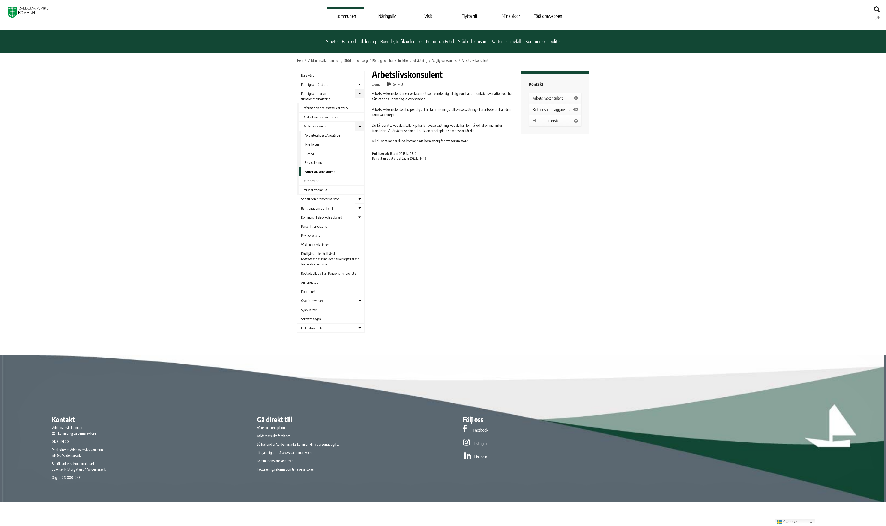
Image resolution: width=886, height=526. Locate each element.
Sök (877, 17)
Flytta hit (469, 16)
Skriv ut (398, 84)
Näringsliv (387, 16)
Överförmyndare (312, 300)
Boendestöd (311, 181)
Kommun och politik (542, 41)
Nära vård (307, 75)
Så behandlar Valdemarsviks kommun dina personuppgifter (299, 444)
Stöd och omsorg (473, 41)
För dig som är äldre (314, 84)
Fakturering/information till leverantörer (285, 469)
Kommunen (346, 16)
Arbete (332, 41)
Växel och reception (271, 427)
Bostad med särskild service (321, 117)
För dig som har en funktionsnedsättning (315, 96)
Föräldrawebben (548, 16)
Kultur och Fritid (440, 41)
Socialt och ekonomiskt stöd (320, 199)
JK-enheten (312, 144)
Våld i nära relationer (315, 245)
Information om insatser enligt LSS (326, 108)
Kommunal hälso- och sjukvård (321, 217)
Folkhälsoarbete (312, 328)
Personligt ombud (315, 190)
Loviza (309, 153)
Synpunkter (309, 310)
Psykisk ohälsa (311, 235)
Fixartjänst (308, 291)
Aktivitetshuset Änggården (323, 135)
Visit (428, 16)
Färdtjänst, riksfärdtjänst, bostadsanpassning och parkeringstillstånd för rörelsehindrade (330, 259)
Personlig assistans (314, 226)
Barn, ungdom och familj (317, 208)
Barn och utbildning (359, 41)
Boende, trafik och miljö (401, 41)
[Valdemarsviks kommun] (28, 12)
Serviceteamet (314, 162)
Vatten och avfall (506, 41)
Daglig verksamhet (315, 126)
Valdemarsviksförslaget (274, 436)
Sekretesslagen (311, 319)
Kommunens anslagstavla (275, 461)
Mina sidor (511, 16)
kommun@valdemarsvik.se (77, 433)
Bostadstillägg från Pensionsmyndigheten (329, 273)
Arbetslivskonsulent (320, 172)
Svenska (789, 522)
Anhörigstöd (309, 282)
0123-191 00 (60, 441)
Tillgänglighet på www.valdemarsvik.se (285, 452)
